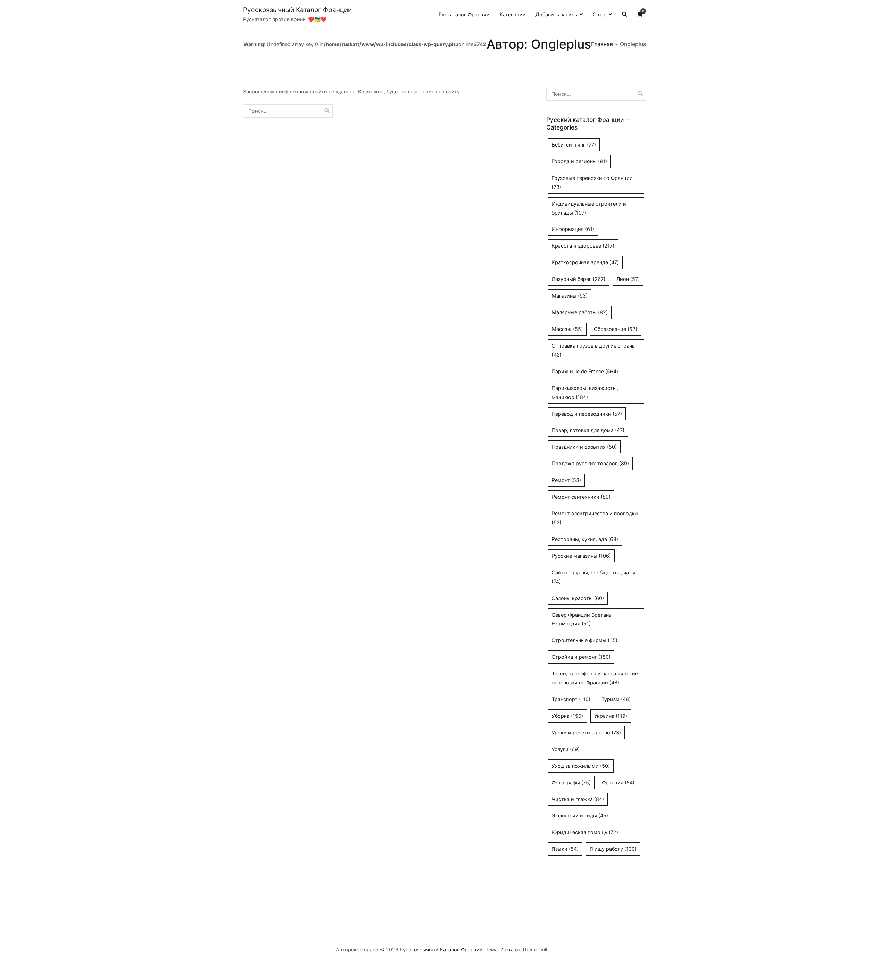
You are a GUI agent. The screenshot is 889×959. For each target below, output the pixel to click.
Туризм (616, 699)
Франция (618, 782)
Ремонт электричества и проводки (595, 517)
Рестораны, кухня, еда (585, 539)
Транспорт (571, 699)
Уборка (567, 716)
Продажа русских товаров (590, 463)
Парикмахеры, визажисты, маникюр (585, 392)
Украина (610, 716)
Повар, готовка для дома (588, 430)
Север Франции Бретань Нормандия (582, 619)
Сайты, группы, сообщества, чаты (593, 576)
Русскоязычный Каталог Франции (297, 10)
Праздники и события (584, 447)
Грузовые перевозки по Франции (592, 182)
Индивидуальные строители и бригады (589, 208)
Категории (513, 14)
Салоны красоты (578, 598)
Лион (628, 279)
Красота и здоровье (583, 246)
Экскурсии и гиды (580, 815)
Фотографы (571, 782)
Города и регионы (579, 161)
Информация (573, 229)
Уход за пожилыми (581, 766)
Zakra (507, 949)
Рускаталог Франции (464, 14)
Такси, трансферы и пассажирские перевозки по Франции (595, 677)
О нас (599, 14)
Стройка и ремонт (581, 657)
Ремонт (566, 480)
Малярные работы (580, 312)
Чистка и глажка (578, 799)
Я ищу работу (613, 849)
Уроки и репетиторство (586, 732)
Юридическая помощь (585, 832)
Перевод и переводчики (587, 414)
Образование (615, 329)
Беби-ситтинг (574, 145)
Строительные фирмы (584, 640)
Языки (565, 849)
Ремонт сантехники (581, 497)
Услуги (566, 749)
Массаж (567, 329)
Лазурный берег (578, 279)
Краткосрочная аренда (585, 262)
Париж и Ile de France (585, 371)
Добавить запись (556, 14)
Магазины (570, 296)
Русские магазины (581, 556)
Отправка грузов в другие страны (594, 350)
